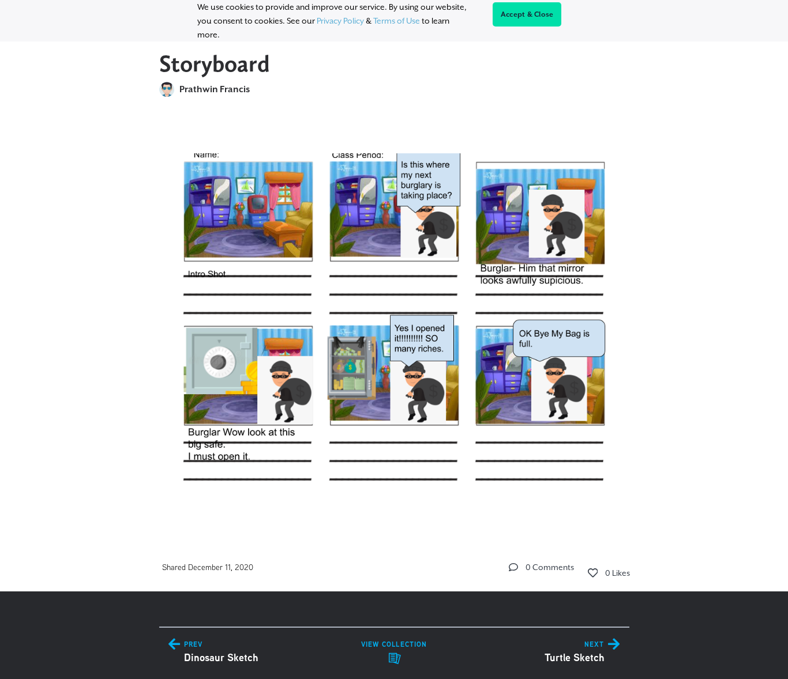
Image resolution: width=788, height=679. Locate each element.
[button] (513, 567)
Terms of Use (396, 20)
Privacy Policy (340, 20)
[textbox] (394, 316)
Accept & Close (527, 14)
